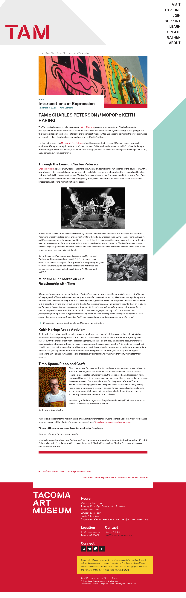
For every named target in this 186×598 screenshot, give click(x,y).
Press (95, 583)
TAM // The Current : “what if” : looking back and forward (65, 471)
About (175, 43)
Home (41, 53)
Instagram (95, 549)
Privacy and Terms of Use (126, 583)
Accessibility (86, 583)
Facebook (83, 549)
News (59, 53)
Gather (174, 37)
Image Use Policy (107, 583)
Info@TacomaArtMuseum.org (118, 535)
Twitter (89, 549)
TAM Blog (50, 53)
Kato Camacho (66, 107)
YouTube (102, 549)
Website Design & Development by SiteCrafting (99, 581)
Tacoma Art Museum (27, 32)
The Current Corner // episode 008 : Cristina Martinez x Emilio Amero (114, 477)
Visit (176, 4)
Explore (173, 10)
